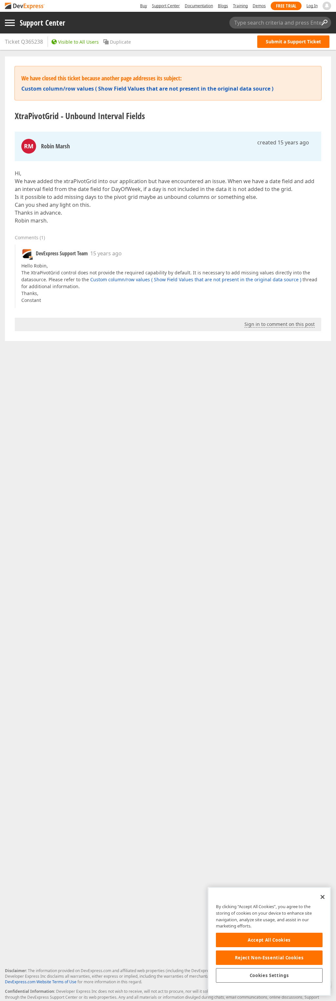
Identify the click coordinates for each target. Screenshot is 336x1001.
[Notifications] (327, 6)
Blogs (223, 6)
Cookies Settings (269, 975)
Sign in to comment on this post (279, 324)
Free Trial (286, 6)
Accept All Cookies (269, 940)
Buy (143, 6)
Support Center (166, 6)
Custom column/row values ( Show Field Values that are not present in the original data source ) (195, 279)
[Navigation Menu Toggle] (10, 23)
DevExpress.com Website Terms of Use (40, 982)
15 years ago (106, 253)
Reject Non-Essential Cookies (269, 958)
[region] (269, 941)
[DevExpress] (25, 6)
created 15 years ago (283, 142)
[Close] (322, 897)
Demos (259, 6)
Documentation (199, 6)
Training (240, 6)
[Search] (324, 23)
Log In (312, 6)
